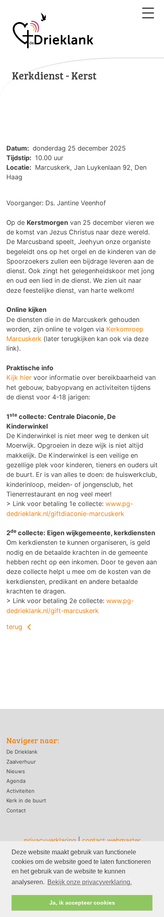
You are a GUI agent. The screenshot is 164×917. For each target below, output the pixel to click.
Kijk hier (18, 377)
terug (15, 627)
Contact (16, 810)
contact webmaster (111, 840)
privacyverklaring (50, 840)
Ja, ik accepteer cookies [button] (82, 902)
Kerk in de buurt (26, 800)
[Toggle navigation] (148, 13)
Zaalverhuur (21, 761)
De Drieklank (21, 751)
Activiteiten (20, 791)
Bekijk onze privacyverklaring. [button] (89, 882)
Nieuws (15, 771)
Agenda (15, 781)
